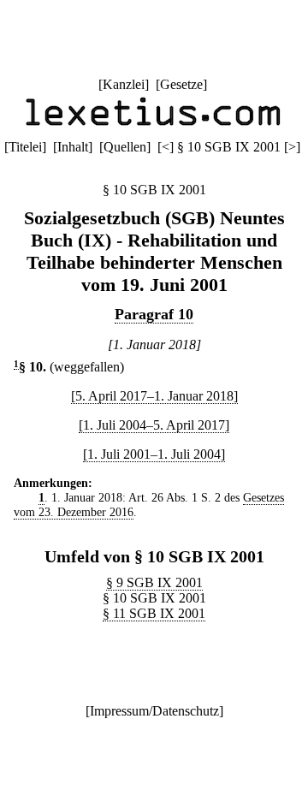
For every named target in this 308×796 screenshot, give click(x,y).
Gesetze (181, 84)
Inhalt (72, 147)
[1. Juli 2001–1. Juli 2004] (154, 454)
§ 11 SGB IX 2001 (154, 613)
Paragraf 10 (154, 314)
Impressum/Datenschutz (154, 711)
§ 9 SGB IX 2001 (154, 582)
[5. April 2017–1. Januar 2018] (154, 396)
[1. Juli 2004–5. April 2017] (154, 425)
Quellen (125, 147)
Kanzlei (124, 84)
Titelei (25, 147)
